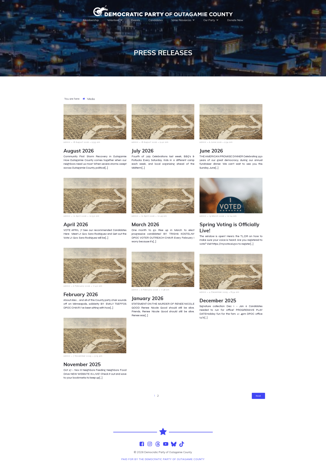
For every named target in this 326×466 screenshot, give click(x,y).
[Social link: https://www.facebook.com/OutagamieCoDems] (143, 444)
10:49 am (162, 216)
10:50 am (94, 216)
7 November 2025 (82, 356)
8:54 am (235, 292)
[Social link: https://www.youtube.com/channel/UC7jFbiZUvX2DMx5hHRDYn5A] (167, 444)
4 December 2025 (218, 292)
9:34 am (228, 142)
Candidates (156, 20)
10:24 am (232, 216)
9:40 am (164, 142)
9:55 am (96, 142)
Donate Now (235, 20)
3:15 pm (98, 356)
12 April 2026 (79, 216)
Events (135, 20)
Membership (91, 20)
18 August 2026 (81, 142)
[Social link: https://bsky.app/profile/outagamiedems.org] (175, 444)
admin (67, 142)
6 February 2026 (81, 286)
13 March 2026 (216, 216)
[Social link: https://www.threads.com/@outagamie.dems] (159, 444)
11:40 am (97, 286)
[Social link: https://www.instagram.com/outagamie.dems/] (151, 444)
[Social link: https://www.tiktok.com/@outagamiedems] (183, 444)
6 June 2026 (215, 142)
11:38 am (165, 290)
